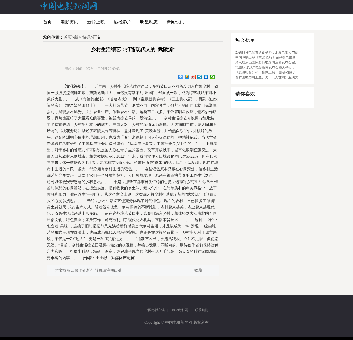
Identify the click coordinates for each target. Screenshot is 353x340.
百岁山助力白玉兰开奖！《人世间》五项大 (266, 77)
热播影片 (122, 22)
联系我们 (201, 310)
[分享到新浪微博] (193, 77)
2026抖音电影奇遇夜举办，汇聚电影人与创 (266, 52)
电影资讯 (69, 22)
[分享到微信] (212, 77)
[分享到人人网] (206, 77)
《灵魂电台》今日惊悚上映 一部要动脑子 (265, 72)
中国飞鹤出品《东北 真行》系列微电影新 (265, 57)
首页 (47, 22)
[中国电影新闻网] (69, 9)
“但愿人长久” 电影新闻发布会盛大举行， (265, 67)
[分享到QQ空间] (187, 77)
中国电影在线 (155, 310)
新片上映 (96, 22)
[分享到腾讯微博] (199, 77)
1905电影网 (180, 310)
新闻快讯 (175, 22)
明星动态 (149, 22)
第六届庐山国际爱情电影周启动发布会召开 (266, 62)
